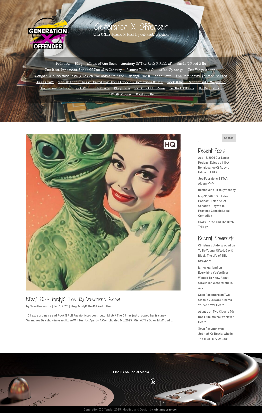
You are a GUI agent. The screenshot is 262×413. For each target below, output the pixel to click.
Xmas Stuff (45, 82)
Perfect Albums (181, 88)
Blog (78, 64)
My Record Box (210, 88)
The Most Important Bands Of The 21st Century (83, 70)
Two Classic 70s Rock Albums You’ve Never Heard (215, 300)
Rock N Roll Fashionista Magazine (196, 82)
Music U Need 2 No (191, 64)
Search (229, 138)
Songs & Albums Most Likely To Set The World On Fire (79, 76)
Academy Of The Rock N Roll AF (146, 64)
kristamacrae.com (166, 409)
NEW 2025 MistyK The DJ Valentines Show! (73, 299)
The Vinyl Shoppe (202, 70)
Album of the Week (102, 64)
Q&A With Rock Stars (93, 88)
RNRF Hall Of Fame (149, 88)
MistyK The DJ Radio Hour (150, 76)
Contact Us (145, 94)
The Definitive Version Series (201, 76)
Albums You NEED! (140, 70)
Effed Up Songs (171, 70)
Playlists (122, 88)
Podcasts (63, 64)
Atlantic (203, 311)
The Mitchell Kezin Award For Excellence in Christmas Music (110, 82)
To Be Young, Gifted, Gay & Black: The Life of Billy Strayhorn (215, 255)
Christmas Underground (214, 245)
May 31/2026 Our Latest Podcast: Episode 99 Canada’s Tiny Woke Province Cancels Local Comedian (214, 206)
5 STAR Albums (120, 94)
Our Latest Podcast (55, 88)
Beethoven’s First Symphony (217, 190)
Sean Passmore (40, 306)
